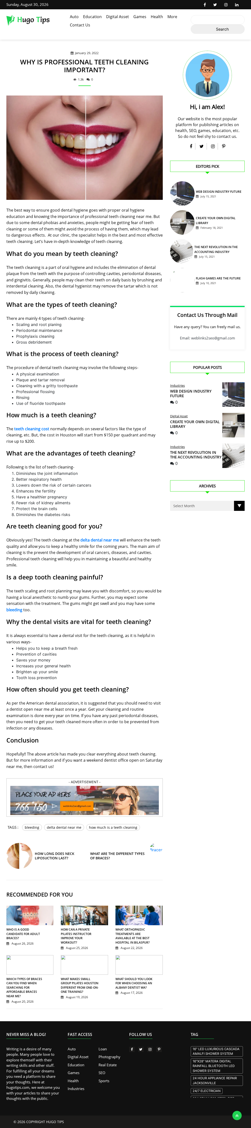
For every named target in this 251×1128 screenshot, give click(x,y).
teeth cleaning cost (31, 429)
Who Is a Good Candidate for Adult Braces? (23, 933)
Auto (74, 16)
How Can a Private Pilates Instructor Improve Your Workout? (76, 936)
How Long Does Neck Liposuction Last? (54, 855)
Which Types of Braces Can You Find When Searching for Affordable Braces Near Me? (24, 987)
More (172, 16)
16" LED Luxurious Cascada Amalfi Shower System (216, 1051)
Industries (177, 385)
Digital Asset (117, 16)
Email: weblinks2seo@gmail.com (207, 338)
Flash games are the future (218, 278)
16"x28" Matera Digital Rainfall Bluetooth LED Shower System (214, 1066)
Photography (109, 1056)
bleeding (14, 609)
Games (139, 16)
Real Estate (108, 1064)
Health (157, 16)
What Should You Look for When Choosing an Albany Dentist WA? (133, 983)
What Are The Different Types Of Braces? (117, 855)
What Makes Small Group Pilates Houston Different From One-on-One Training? (80, 985)
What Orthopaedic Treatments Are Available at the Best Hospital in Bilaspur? (132, 936)
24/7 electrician (207, 1091)
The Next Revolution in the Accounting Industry (196, 454)
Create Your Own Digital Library (195, 424)
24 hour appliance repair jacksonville (215, 1080)
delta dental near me (99, 540)
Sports (104, 1080)
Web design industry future (218, 192)
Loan (103, 1048)
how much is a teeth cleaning (113, 827)
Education (92, 16)
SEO (102, 1072)
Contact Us (80, 25)
